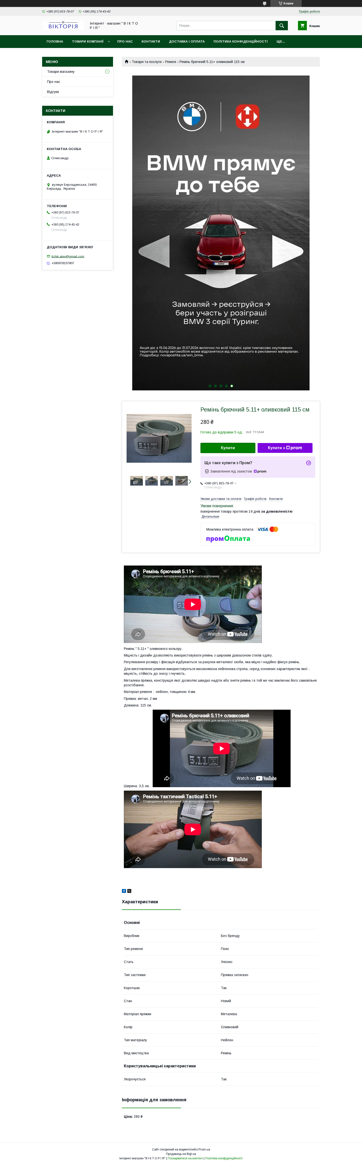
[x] (129, 892)
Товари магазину (61, 72)
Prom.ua (204, 1149)
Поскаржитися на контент (185, 1158)
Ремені (170, 62)
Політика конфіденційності (241, 41)
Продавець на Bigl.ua (181, 1154)
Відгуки (53, 92)
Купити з (276, 448)
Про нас (125, 41)
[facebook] (124, 892)
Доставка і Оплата (187, 41)
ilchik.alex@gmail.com (67, 256)
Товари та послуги (147, 62)
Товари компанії (87, 41)
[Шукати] (282, 25)
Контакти (151, 41)
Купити (228, 448)
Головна (55, 41)
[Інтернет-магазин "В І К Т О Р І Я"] (63, 29)
